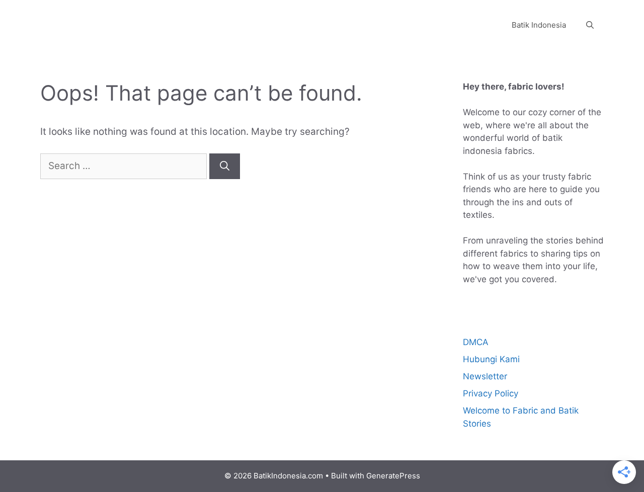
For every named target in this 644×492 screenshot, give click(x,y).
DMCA (476, 342)
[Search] (224, 166)
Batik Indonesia (539, 25)
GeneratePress (393, 475)
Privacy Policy (490, 393)
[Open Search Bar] (590, 25)
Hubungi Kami (491, 359)
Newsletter (485, 376)
